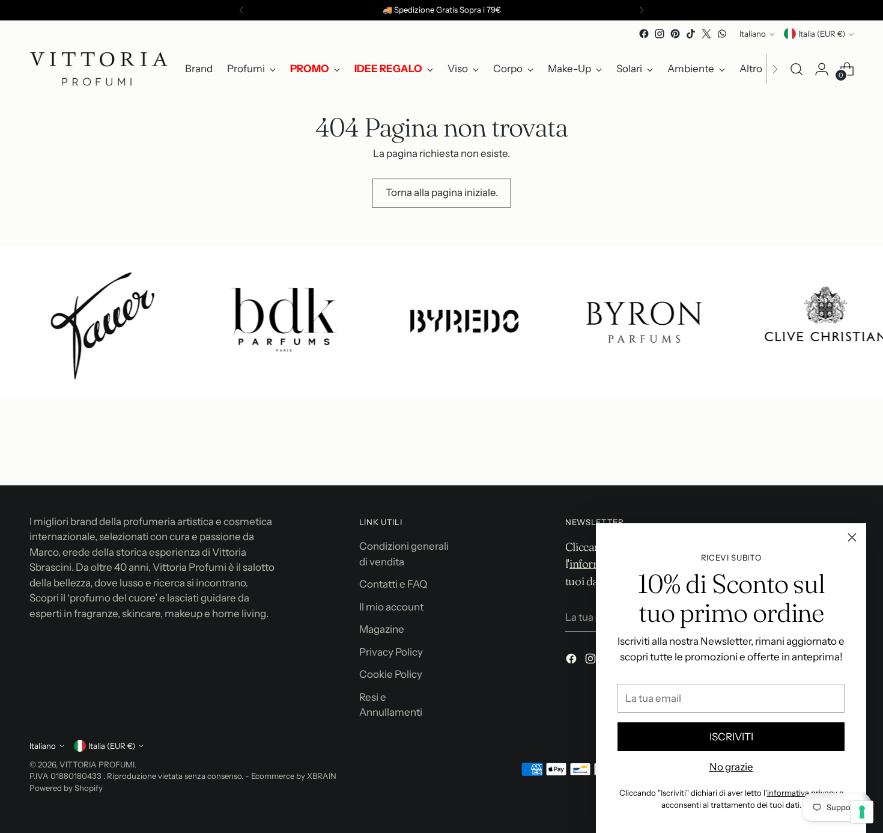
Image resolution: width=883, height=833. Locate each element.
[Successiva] (641, 10)
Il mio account (391, 607)
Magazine (381, 629)
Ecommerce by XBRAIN (293, 776)
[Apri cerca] (796, 69)
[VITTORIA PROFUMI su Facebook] (644, 33)
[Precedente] (241, 10)
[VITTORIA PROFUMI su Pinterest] (675, 33)
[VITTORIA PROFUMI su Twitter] (706, 33)
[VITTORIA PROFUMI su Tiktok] (690, 33)
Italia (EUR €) (821, 33)
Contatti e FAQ (393, 584)
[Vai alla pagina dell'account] (822, 69)
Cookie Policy (390, 674)
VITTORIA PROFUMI (97, 764)
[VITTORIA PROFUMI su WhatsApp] (722, 33)
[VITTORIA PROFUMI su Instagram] (659, 33)
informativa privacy (802, 793)
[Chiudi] (852, 537)
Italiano (752, 33)
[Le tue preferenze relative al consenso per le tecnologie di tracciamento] (862, 812)
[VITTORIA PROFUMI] (98, 69)
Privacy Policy (391, 652)
